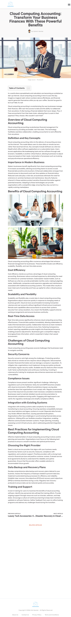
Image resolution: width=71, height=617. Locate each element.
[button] (69, 4)
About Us (15, 615)
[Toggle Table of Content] (27, 88)
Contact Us (25, 615)
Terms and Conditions (52, 615)
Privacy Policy (36, 615)
